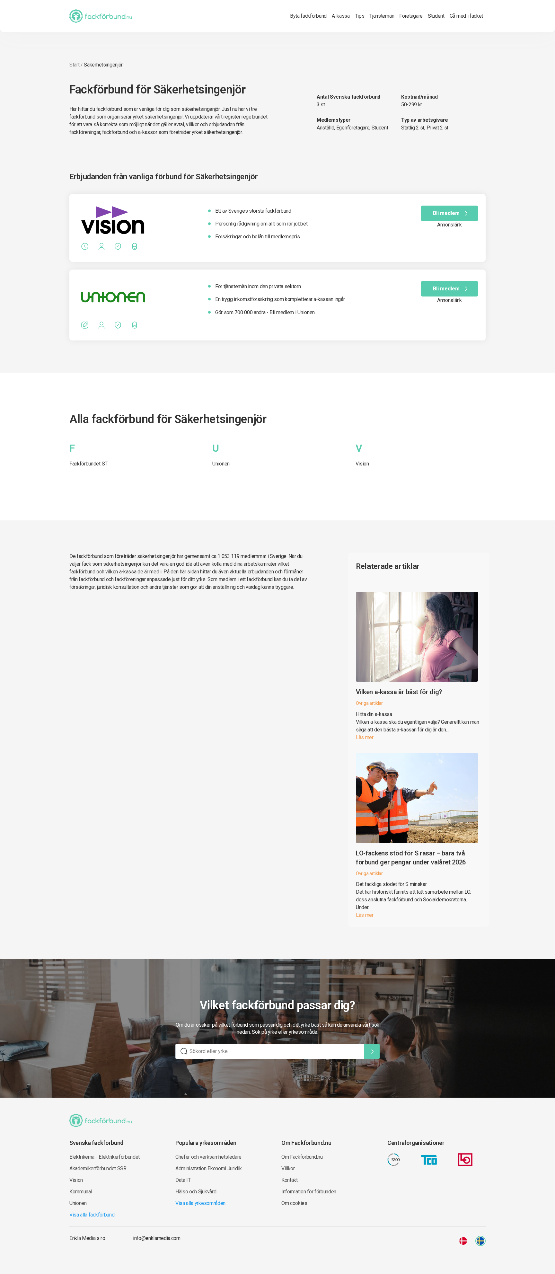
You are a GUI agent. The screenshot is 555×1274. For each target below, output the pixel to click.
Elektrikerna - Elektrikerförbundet (104, 1157)
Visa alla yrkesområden (200, 1203)
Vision (362, 464)
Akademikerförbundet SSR (98, 1168)
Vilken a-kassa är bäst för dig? (399, 692)
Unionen (221, 464)
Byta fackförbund (308, 16)
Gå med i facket (466, 16)
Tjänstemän (381, 16)
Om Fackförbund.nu (302, 1157)
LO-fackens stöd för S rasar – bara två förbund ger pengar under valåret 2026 (411, 857)
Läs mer (365, 737)
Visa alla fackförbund (91, 1215)
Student (436, 16)
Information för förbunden (308, 1192)
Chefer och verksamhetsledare (208, 1157)
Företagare (411, 16)
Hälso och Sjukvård (195, 1192)
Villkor (288, 1168)
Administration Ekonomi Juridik (208, 1168)
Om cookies (294, 1203)
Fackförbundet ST (88, 464)
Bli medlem (446, 213)
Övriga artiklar (369, 703)
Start (74, 65)
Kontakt (289, 1180)
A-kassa (341, 16)
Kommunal (80, 1192)
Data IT (183, 1180)
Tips (360, 16)
